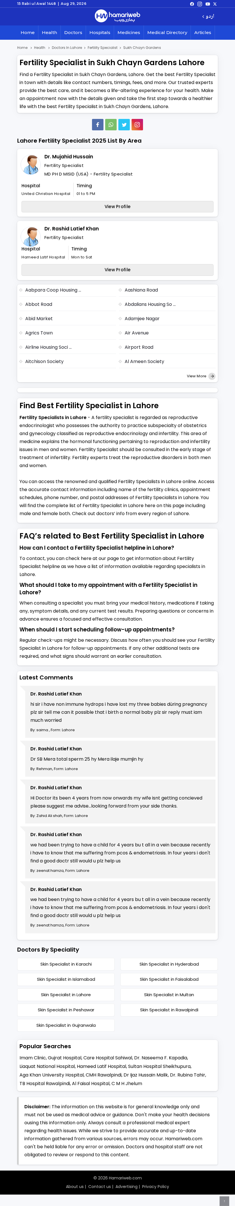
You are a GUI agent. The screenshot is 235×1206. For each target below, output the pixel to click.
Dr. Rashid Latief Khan (71, 228)
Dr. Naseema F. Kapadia (160, 1057)
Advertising (126, 1186)
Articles (202, 32)
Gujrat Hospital (64, 1057)
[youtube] (208, 3)
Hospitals (99, 32)
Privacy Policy (155, 1186)
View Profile (118, 207)
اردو (209, 16)
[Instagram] (200, 3)
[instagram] (137, 124)
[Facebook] (97, 124)
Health (49, 32)
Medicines (128, 32)
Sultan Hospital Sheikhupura (159, 1066)
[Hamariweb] (117, 16)
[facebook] (192, 3)
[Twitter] (124, 124)
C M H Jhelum (126, 1083)
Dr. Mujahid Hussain (68, 156)
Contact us (99, 1186)
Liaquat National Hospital (47, 1066)
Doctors (73, 32)
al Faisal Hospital (90, 1083)
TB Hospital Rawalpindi (44, 1083)
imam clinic (32, 1057)
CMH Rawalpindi (104, 1075)
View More (197, 376)
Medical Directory (167, 32)
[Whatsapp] (111, 124)
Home (28, 32)
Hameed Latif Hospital (101, 1066)
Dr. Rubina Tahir (187, 1075)
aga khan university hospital (51, 1075)
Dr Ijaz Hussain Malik (146, 1075)
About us (75, 1186)
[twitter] (215, 3)
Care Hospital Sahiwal (107, 1057)
